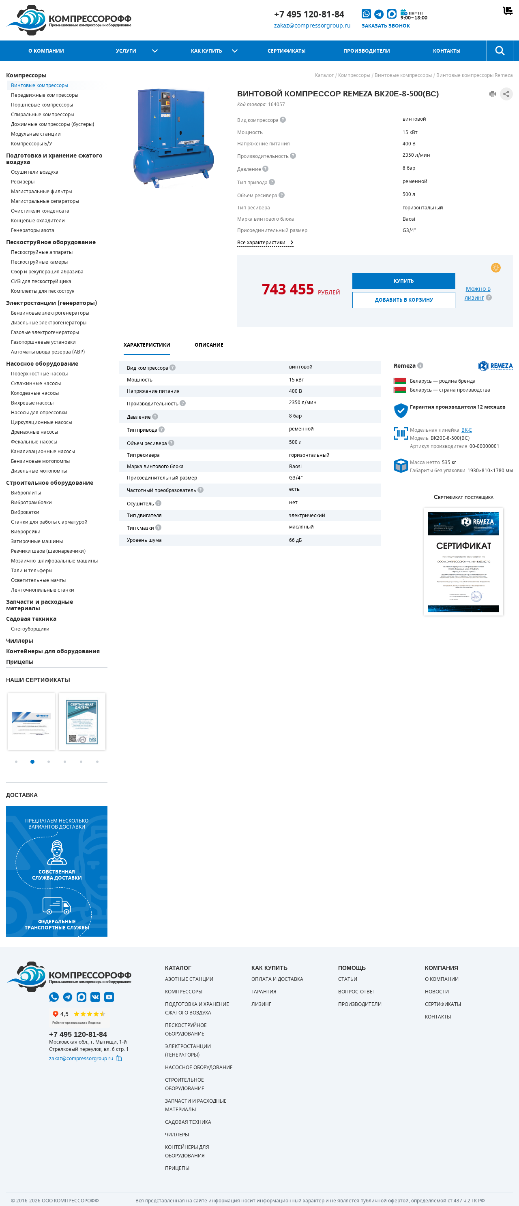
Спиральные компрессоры (42, 114)
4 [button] (65, 762)
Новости (437, 991)
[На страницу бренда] (495, 366)
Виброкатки (25, 512)
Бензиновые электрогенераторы (50, 313)
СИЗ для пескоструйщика (41, 281)
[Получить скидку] (496, 268)
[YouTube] (109, 997)
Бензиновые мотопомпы (40, 461)
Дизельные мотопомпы (39, 471)
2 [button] (32, 762)
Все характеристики (261, 242)
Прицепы (20, 662)
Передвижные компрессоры (44, 95)
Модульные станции (36, 134)
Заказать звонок (386, 26)
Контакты (447, 51)
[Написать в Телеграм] (68, 997)
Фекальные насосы (34, 441)
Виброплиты (26, 492)
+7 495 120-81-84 (309, 15)
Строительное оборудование (49, 483)
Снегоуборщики (30, 629)
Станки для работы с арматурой (49, 522)
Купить (404, 281)
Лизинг (261, 1004)
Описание (209, 345)
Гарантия (264, 991)
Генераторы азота (32, 230)
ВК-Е (466, 430)
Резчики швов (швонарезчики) (48, 551)
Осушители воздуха (34, 172)
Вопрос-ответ (356, 991)
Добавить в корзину (404, 300)
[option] (31, 721)
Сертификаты (287, 51)
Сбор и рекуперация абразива (47, 271)
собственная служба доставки (57, 874)
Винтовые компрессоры (39, 85)
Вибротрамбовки (31, 502)
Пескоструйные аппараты (42, 252)
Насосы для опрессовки (39, 412)
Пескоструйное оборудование (51, 242)
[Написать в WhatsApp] (54, 997)
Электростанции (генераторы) (51, 303)
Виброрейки (26, 531)
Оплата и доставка (277, 979)
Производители (366, 51)
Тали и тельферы (31, 570)
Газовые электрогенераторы (45, 332)
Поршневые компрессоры (42, 105)
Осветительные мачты (38, 580)
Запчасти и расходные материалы (39, 605)
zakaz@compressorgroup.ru (312, 25)
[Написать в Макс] (81, 997)
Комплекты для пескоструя (43, 291)
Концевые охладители (38, 220)
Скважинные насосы (36, 383)
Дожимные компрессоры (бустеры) (52, 124)
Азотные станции (189, 979)
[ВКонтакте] (95, 997)
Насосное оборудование (42, 364)
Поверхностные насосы (39, 373)
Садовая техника (31, 619)
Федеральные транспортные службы (57, 924)
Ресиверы (22, 181)
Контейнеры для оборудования (53, 651)
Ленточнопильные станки (42, 590)
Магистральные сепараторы (45, 201)
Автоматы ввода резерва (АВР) (48, 352)
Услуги (126, 51)
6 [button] (97, 762)
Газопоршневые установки (43, 342)
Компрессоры (26, 75)
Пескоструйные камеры (39, 262)
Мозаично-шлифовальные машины (54, 561)
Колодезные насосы (35, 393)
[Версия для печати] (492, 94)
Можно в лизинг (478, 293)
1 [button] (16, 762)
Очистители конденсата (40, 211)
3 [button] (48, 762)
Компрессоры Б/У (31, 143)
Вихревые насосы (32, 403)
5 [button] (81, 762)
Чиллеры (19, 641)
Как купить (206, 51)
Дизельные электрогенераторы (48, 322)
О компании (46, 51)
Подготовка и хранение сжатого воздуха (54, 158)
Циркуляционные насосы (41, 422)
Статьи (347, 979)
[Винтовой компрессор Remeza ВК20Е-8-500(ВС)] (174, 138)
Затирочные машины (37, 541)
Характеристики (147, 345)
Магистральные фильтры (41, 191)
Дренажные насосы (34, 432)
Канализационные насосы (43, 451)
